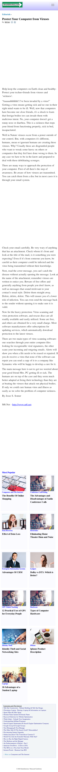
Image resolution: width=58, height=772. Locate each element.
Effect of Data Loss (11, 534)
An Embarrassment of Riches (13, 743)
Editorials (6, 14)
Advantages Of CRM (12, 572)
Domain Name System (11, 714)
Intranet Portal (8, 750)
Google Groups (20, 726)
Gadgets (33, 569)
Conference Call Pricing (38, 492)
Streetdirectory (25, 769)
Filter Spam (17, 712)
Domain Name (25, 714)
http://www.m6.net (21, 404)
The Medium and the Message (13, 741)
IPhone (32, 645)
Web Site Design (37, 708)
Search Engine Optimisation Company (36, 723)
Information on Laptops (38, 710)
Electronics (34, 531)
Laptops (5, 684)
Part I (25, 743)
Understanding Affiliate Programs (14, 721)
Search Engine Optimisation (13, 723)
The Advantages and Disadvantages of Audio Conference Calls (41, 498)
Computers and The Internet (12, 492)
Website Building (24, 708)
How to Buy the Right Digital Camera (16, 739)
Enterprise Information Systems (13, 569)
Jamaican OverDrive (10, 745)
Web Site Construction (11, 708)
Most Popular (8, 472)
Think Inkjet (8, 719)
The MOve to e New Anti (12, 748)
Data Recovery (7, 531)
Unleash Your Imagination (21, 719)
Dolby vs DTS (37, 572)
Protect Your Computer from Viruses (25, 19)
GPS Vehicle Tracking (10, 607)
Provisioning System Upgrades (14, 732)
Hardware (34, 607)
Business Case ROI (21, 750)
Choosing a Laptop (10, 710)
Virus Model (25, 748)
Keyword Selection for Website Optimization (18, 717)
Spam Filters (8, 712)
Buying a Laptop (22, 710)
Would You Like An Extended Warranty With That (20, 737)
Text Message (20, 728)
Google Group (8, 726)
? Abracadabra (32, 730)
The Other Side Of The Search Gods (15, 730)
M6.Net (7, 22)
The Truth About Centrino (24, 734)
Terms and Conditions (36, 769)
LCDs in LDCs (23, 745)
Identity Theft (7, 645)
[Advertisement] (29, 55)
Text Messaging (9, 728)
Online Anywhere (9, 734)
